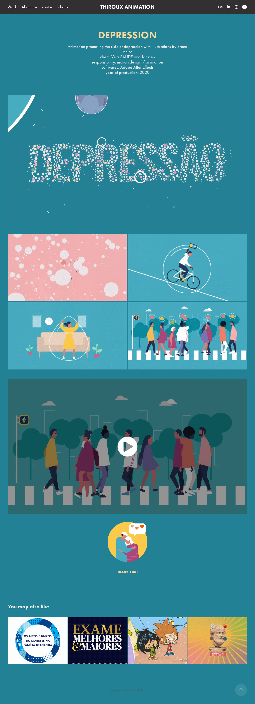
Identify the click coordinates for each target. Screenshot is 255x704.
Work (12, 7)
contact (48, 7)
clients (63, 7)
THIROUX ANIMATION (127, 7)
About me (29, 7)
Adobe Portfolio (135, 690)
